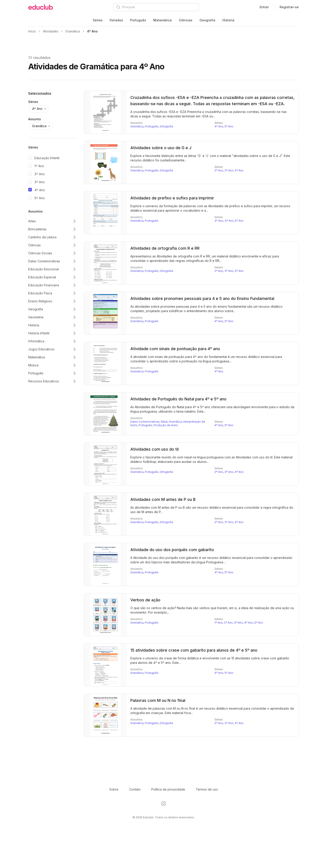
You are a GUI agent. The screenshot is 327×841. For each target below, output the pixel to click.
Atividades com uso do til (154, 449)
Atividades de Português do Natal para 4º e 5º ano (178, 399)
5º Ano (39, 198)
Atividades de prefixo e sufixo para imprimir (172, 198)
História (228, 20)
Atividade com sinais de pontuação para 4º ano (175, 348)
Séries (98, 20)
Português (138, 20)
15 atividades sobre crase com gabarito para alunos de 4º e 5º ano (193, 650)
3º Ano (39, 182)
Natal (164, 421)
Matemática (162, 20)
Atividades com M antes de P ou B (163, 499)
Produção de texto (165, 425)
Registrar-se (289, 7)
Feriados (116, 20)
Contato (135, 789)
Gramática (136, 126)
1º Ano (39, 166)
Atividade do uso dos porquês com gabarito (172, 549)
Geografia (207, 20)
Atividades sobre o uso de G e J (160, 147)
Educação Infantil (46, 158)
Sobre (113, 789)
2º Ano (39, 174)
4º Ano (39, 190)
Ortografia (166, 126)
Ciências (185, 20)
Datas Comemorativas (144, 421)
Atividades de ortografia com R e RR (165, 248)
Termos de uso (207, 789)
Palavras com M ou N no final (157, 700)
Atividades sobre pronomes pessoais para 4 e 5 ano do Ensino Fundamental (202, 298)
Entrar (264, 7)
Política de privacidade (168, 789)
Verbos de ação (145, 600)
